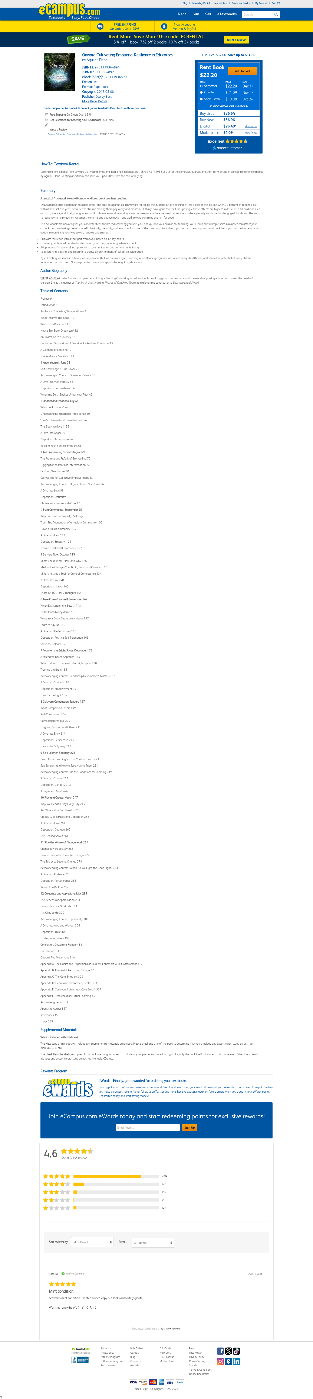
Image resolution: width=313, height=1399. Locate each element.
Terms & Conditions (200, 1369)
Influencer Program (112, 1361)
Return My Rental (201, 3)
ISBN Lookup (167, 1356)
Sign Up (189, 1127)
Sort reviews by (58, 1242)
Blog (185, 3)
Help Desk (165, 1352)
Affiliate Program (110, 1356)
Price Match (195, 1352)
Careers (134, 1352)
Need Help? (141, 1388)
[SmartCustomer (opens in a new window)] (227, 148)
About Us (106, 1348)
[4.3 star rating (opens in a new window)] (236, 141)
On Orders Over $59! (70, 114)
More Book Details (94, 101)
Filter (122, 1242)
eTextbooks (227, 14)
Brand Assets (108, 1365)
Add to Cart (242, 71)
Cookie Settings (197, 1361)
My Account (261, 3)
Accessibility (107, 1352)
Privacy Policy (196, 1356)
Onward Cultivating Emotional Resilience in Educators (73, 134)
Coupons (135, 1361)
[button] (106, 1176)
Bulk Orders (136, 1348)
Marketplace (220, 3)
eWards (134, 1365)
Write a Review (58, 129)
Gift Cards (165, 1348)
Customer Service (241, 3)
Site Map (194, 1365)
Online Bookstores (199, 1374)
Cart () (276, 3)
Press (192, 1348)
